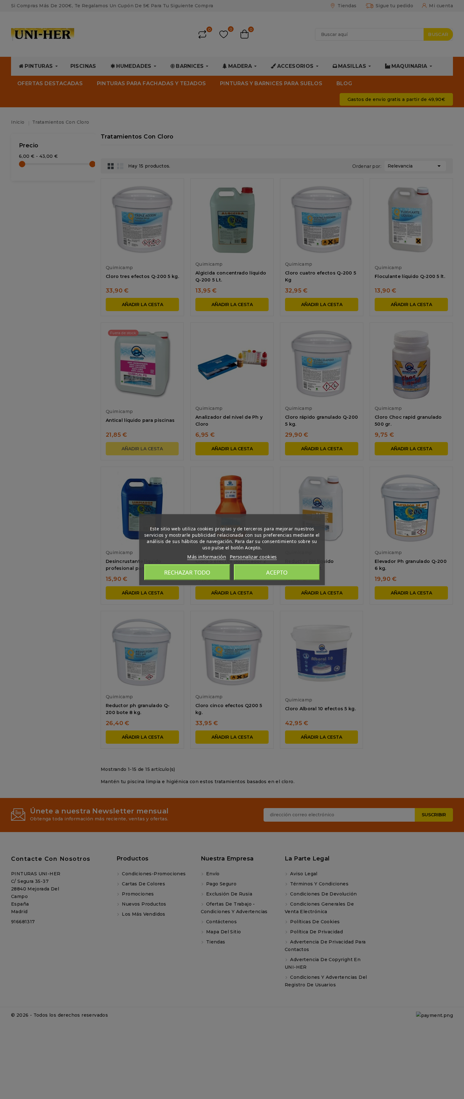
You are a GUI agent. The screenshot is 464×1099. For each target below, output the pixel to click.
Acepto (277, 572)
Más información (206, 556)
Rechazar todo (187, 572)
